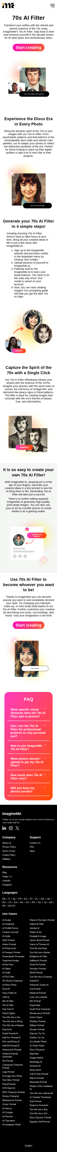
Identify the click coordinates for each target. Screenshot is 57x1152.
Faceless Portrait (38, 968)
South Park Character (40, 1009)
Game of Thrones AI (39, 944)
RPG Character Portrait (13, 1092)
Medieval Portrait (38, 993)
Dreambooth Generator (13, 956)
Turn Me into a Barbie (40, 952)
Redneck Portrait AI (39, 1105)
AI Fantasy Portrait (11, 952)
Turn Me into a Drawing (41, 976)
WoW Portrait (36, 972)
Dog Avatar (35, 1005)
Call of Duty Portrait (39, 1074)
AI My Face (7, 964)
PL (36, 899)
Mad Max (34, 1053)
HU (21, 902)
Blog (4, 872)
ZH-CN (11, 905)
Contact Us (35, 843)
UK (48, 899)
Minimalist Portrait (38, 1082)
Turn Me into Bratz (38, 948)
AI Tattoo (6, 968)
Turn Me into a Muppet (13, 1025)
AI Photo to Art (9, 948)
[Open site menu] (52, 5)
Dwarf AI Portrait (37, 964)
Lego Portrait (8, 1072)
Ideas (32, 851)
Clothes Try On (37, 1037)
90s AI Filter (8, 1001)
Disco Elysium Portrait (40, 1117)
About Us (6, 843)
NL (14, 899)
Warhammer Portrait (12, 1100)
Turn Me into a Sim (11, 1017)
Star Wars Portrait (10, 1080)
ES (25, 899)
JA (45, 902)
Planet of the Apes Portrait (42, 920)
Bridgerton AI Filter (38, 956)
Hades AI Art (36, 932)
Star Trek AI (8, 1009)
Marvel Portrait (37, 1078)
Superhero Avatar (10, 960)
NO (42, 899)
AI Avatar (6, 920)
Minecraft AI (35, 1070)
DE (3, 899)
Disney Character (10, 1096)
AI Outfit (6, 972)
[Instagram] (11, 828)
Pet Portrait (7, 1061)
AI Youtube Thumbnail (40, 1097)
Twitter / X (7, 876)
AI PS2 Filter (8, 976)
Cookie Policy (8, 855)
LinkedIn (6, 880)
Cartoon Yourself (10, 932)
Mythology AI (36, 1062)
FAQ (32, 847)
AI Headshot (8, 924)
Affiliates (6, 859)
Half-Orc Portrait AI (11, 1037)
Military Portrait (37, 1025)
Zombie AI (34, 928)
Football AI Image (38, 936)
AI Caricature (8, 1120)
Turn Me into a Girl (38, 1113)
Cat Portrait (35, 989)
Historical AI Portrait (11, 1049)
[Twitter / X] (17, 828)
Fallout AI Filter (37, 924)
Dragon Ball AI (36, 1057)
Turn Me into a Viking (12, 1021)
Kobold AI (34, 980)
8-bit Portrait (35, 1101)
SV (27, 902)
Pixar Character (37, 1049)
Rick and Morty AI (10, 1041)
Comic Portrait (9, 1104)
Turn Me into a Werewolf (41, 1093)
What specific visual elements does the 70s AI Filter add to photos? (28, 713)
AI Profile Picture (10, 928)
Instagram (7, 884)
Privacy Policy (9, 847)
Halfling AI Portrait (38, 960)
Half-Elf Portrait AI (10, 1045)
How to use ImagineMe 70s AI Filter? (26, 747)
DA (15, 902)
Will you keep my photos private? (22, 789)
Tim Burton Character (12, 980)
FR (19, 899)
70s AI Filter (8, 1005)
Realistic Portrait (37, 1021)
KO (39, 902)
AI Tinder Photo (37, 1045)
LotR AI (5, 997)
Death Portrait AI (10, 1033)
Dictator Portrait (37, 1029)
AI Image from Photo (12, 1076)
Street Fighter (8, 1013)
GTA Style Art (8, 1088)
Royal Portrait (8, 1084)
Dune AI (6, 989)
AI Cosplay (7, 1112)
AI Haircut (7, 1108)
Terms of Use (8, 851)
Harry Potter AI (9, 993)
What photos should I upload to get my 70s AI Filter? (27, 762)
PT (31, 899)
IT (9, 899)
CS (9, 902)
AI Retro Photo (9, 985)
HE (3, 905)
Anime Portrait (9, 944)
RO (33, 902)
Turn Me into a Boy (39, 1109)
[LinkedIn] (4, 828)
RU (4, 902)
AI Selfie (6, 936)
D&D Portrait (8, 940)
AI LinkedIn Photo (38, 1041)
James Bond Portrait (39, 940)
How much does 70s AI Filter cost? (26, 776)
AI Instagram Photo (11, 1124)
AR (50, 902)
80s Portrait (35, 1001)
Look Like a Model (38, 997)
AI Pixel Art (7, 1116)
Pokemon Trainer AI (39, 985)
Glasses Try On (37, 1033)
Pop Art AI (7, 1029)
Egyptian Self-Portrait (40, 1121)
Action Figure (36, 1017)
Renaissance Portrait (40, 1013)
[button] (28, 713)
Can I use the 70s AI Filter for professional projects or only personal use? (28, 731)
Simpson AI (35, 1066)
